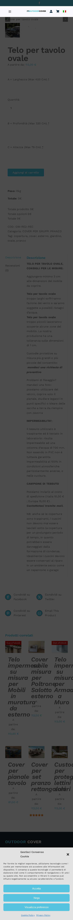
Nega (37, 897)
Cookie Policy (28, 915)
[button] (68, 854)
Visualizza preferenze (37, 907)
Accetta (36, 888)
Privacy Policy (43, 915)
